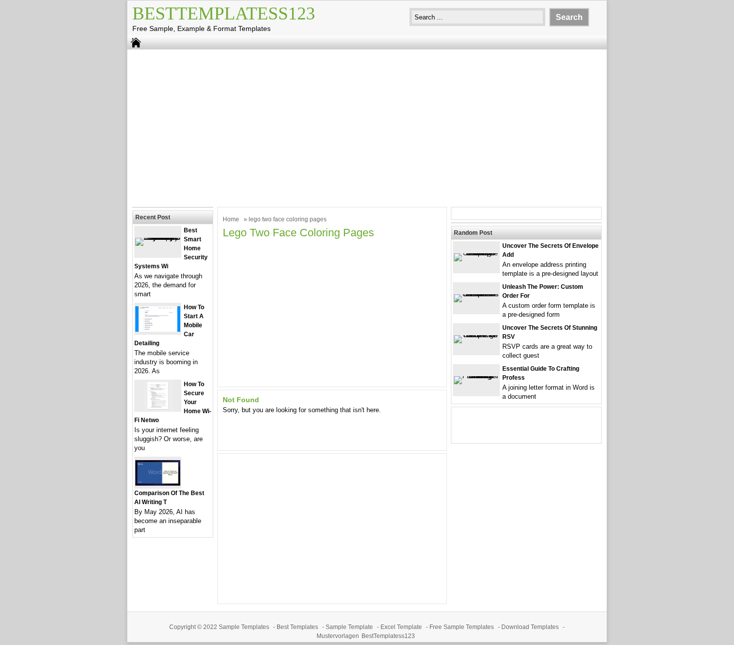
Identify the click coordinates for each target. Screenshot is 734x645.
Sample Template (349, 627)
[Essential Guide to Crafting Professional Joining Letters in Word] (476, 376)
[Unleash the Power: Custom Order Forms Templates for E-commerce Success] (476, 294)
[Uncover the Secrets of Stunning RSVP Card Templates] (476, 335)
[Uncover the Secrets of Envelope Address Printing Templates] (476, 253)
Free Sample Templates (461, 627)
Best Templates (297, 627)
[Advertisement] (367, 127)
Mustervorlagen (338, 636)
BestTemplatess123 (223, 13)
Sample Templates (244, 627)
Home (231, 219)
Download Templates (530, 627)
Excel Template (401, 627)
